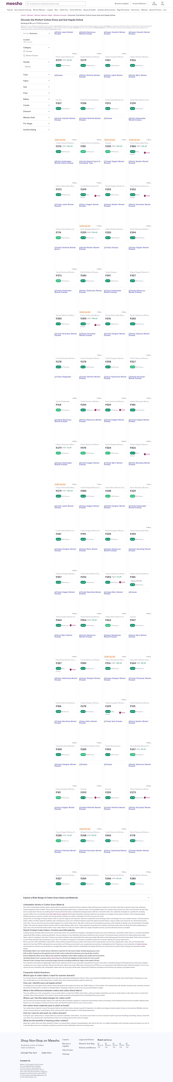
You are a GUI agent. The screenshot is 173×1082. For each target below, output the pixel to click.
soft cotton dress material (58, 914)
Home (23, 15)
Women (30, 15)
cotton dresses (142, 944)
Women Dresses (60, 15)
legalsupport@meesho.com (38, 1075)
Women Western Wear (43, 15)
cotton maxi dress (52, 958)
